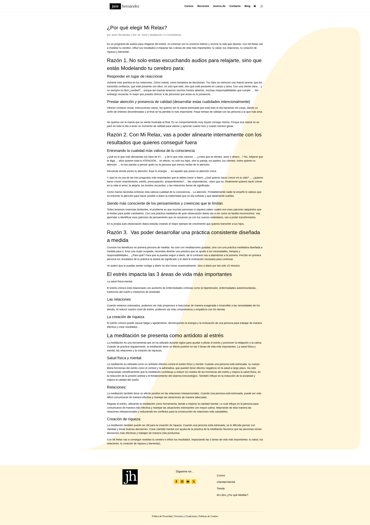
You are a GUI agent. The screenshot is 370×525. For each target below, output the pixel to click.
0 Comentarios (172, 34)
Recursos (203, 6)
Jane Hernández (121, 34)
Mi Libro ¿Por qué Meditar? (232, 495)
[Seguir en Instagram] (182, 481)
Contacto (235, 6)
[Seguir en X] (193, 481)
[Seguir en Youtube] (188, 481)
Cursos (188, 6)
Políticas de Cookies (208, 516)
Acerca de (219, 6)
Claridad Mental (226, 482)
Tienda (221, 488)
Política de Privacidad (162, 516)
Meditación (156, 34)
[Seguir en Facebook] (176, 481)
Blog (247, 6)
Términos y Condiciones (185, 516)
